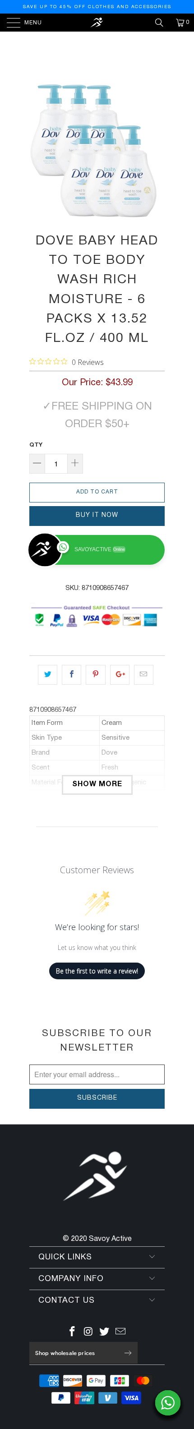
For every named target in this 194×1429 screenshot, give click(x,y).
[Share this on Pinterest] (95, 675)
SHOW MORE (97, 784)
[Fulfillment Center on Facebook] (72, 1333)
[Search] (162, 22)
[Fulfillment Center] (97, 23)
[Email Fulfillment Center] (121, 1333)
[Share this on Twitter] (47, 675)
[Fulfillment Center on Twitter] (104, 1333)
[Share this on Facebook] (71, 675)
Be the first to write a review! (97, 971)
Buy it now (97, 515)
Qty (35, 445)
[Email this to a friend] (143, 675)
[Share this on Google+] (119, 675)
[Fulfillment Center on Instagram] (88, 1333)
